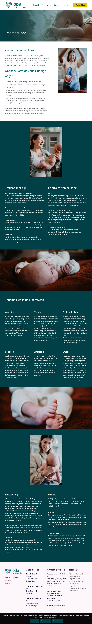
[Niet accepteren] (90, 619)
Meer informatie (57, 621)
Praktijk (36, 5)
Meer (66, 5)
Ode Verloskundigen (75, 581)
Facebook (8, 581)
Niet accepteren (45, 621)
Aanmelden (80, 5)
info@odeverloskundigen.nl (56, 606)
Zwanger (57, 5)
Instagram (8, 583)
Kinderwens (46, 5)
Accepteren (34, 621)
